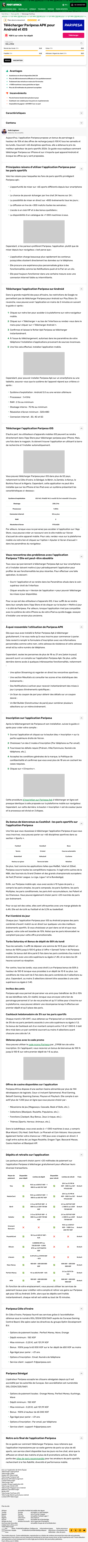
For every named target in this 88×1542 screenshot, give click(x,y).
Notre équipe (14, 1529)
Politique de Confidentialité (35, 1529)
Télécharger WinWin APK (10, 1486)
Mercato (21, 1516)
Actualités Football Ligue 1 (39, 1516)
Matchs (51, 9)
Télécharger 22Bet (8, 1473)
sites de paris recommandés (30, 1458)
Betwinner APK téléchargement (12, 1479)
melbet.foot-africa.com (10, 1525)
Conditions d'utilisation (26, 1529)
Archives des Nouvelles (10, 1523)
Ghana (4, 1519)
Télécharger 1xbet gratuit (10, 1471)
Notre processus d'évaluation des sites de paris (62, 1530)
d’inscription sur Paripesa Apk (37, 799)
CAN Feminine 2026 (9, 9)
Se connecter (79, 5)
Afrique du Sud (7, 1521)
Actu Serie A (35, 1518)
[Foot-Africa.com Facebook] (71, 1530)
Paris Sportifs (62, 9)
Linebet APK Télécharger (10, 1497)
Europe (20, 1512)
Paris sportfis (15, 14)
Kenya (4, 1516)
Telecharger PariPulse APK (11, 1493)
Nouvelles (22, 9)
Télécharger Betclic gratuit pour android (15, 1495)
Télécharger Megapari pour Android (14, 1488)
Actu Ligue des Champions (40, 1521)
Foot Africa (5, 14)
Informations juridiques (44, 1529)
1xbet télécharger (8, 1527)
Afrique (32, 9)
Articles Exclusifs (24, 1521)
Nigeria (4, 1518)
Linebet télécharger (8, 1480)
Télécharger (73, 35)
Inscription (18, 60)
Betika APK (5, 1491)
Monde (20, 1514)
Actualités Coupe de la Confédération (43, 1523)
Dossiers (21, 1519)
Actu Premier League (38, 1514)
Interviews (21, 1518)
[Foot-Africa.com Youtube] (84, 1530)
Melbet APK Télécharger (10, 1475)
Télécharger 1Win (7, 1482)
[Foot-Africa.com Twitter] (76, 1530)
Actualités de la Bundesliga (40, 1519)
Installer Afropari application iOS (12, 1484)
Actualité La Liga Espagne (39, 1512)
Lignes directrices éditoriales (52, 1530)
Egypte (4, 1514)
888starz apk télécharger (10, 1489)
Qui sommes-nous (8, 1530)
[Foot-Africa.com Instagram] (80, 1530)
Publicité (19, 1528)
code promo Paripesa (39, 1044)
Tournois (42, 9)
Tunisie (4, 1512)
